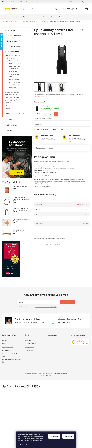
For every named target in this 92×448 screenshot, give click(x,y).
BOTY (8, 105)
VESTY (10, 77)
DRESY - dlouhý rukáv (15, 66)
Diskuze (51, 148)
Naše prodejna (30, 2)
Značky (9, 130)
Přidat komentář (53, 245)
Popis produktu (40, 148)
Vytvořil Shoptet (47, 375)
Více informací (39, 96)
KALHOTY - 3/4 (13, 71)
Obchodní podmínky (8, 347)
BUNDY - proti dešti (14, 79)
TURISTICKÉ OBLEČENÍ (12, 92)
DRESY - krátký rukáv (15, 63)
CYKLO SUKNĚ (12, 87)
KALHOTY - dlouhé (14, 74)
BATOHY (8, 103)
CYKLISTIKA (11, 30)
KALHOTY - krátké (14, 69)
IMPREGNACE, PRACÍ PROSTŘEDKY (16, 113)
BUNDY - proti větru (14, 82)
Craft (40, 124)
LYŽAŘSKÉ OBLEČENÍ (12, 95)
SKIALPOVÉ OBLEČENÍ (12, 100)
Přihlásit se (68, 302)
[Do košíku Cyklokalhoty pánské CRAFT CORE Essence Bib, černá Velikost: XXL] (56, 114)
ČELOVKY (9, 111)
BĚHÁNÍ (9, 120)
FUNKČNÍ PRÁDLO (14, 85)
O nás (4, 343)
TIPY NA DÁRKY (12, 125)
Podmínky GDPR (7, 350)
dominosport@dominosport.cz (68, 319)
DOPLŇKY (11, 58)
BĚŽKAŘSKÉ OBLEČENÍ (12, 97)
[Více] (85, 17)
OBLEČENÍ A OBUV (13, 51)
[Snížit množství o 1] (45, 114)
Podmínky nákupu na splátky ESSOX (11, 361)
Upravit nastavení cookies (60, 373)
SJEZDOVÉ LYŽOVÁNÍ (14, 36)
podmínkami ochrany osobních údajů (46, 307)
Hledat (56, 9)
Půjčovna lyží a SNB (17, 2)
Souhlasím (68, 436)
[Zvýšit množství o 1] (50, 114)
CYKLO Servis (29, 350)
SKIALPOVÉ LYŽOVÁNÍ (14, 41)
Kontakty (5, 340)
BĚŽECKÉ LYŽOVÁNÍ (13, 46)
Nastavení (23, 445)
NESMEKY (9, 108)
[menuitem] (8, 17)
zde (41, 440)
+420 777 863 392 (71, 8)
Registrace (85, 2)
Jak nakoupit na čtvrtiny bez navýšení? (11, 355)
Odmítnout (54, 436)
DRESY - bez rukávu (14, 60)
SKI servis (5, 2)
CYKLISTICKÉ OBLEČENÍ (13, 55)
